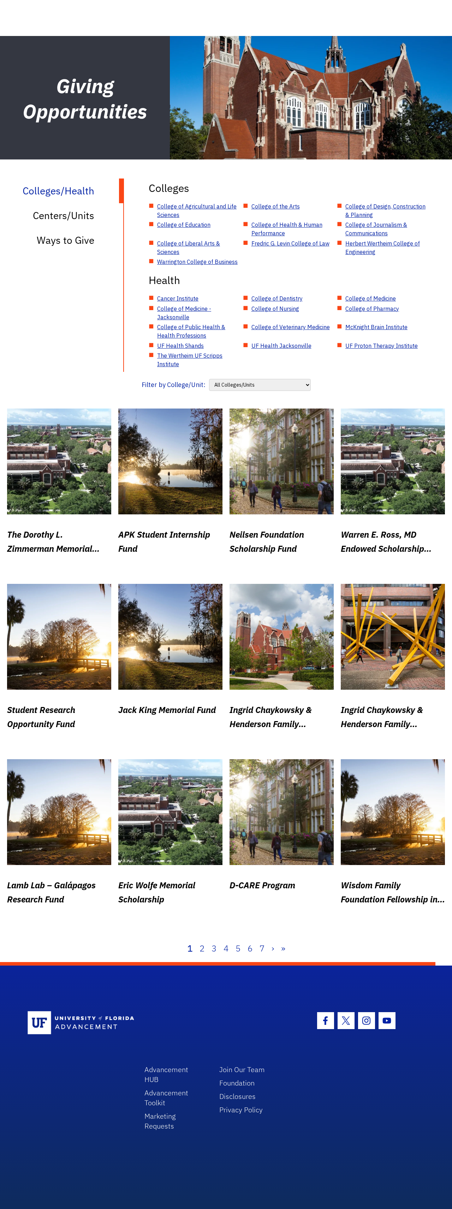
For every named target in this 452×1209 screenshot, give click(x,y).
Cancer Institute (177, 298)
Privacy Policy (241, 1109)
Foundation (237, 1083)
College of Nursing (275, 308)
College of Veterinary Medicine (290, 327)
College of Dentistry (277, 298)
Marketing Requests (160, 1121)
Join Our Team (242, 1069)
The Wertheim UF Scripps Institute (189, 360)
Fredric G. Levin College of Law (290, 243)
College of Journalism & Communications (376, 229)
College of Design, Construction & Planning (385, 210)
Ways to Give (65, 240)
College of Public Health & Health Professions (191, 331)
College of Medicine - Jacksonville (184, 313)
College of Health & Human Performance (286, 229)
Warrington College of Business (197, 261)
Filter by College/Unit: (174, 385)
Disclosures (237, 1096)
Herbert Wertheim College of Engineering (382, 247)
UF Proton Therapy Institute (381, 345)
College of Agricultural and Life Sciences (197, 210)
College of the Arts (275, 206)
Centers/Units (63, 215)
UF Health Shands (180, 345)
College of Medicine (370, 298)
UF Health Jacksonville (281, 345)
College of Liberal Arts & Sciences (188, 247)
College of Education (183, 224)
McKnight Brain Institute (376, 327)
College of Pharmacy (372, 308)
